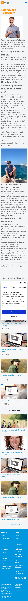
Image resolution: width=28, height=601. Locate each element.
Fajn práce (18, 567)
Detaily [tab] (13, 287)
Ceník (17, 538)
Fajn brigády (18, 556)
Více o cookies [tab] (22, 287)
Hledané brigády (6, 538)
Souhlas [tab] (5, 287)
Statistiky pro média (7, 561)
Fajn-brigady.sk (19, 573)
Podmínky (4, 558)
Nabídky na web (6, 563)
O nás (3, 555)
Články (4, 536)
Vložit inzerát (19, 536)
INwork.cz (17, 562)
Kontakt (4, 552)
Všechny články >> (14, 525)
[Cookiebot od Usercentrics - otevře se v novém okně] (20, 283)
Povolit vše (14, 312)
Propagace (19, 544)
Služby (17, 541)
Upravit (13, 316)
